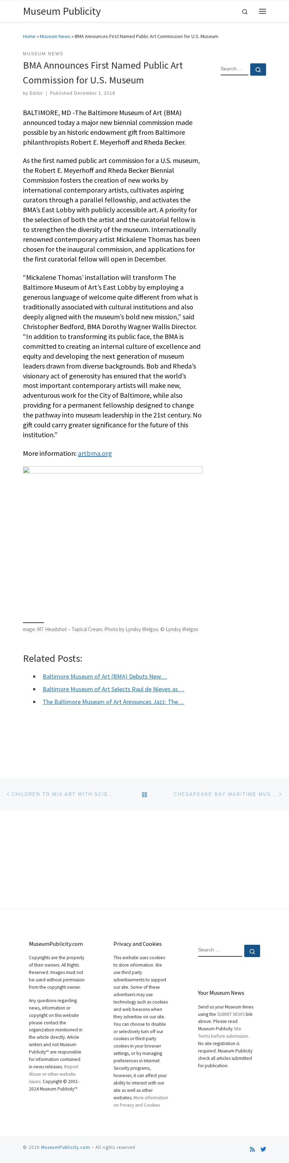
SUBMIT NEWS (231, 1014)
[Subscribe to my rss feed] (252, 1149)
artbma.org (95, 453)
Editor (36, 93)
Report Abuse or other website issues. (53, 1074)
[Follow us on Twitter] (263, 1149)
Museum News (55, 36)
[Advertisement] (243, 195)
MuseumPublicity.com (65, 1147)
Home (29, 36)
